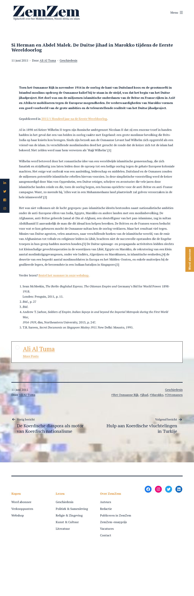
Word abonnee (21, 502)
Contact (105, 535)
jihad (145, 395)
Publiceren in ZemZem (115, 515)
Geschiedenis (68, 60)
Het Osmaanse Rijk (125, 395)
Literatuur (63, 529)
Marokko (157, 395)
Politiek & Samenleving (72, 509)
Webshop (17, 515)
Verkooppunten (22, 509)
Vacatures (107, 529)
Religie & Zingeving (69, 515)
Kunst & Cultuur (67, 522)
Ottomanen (175, 395)
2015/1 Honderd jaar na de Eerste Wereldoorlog (74, 119)
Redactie (106, 509)
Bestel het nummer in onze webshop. (63, 275)
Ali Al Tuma (48, 60)
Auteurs (105, 502)
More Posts (30, 356)
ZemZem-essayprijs (113, 522)
